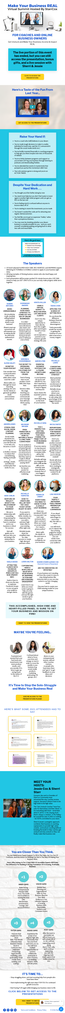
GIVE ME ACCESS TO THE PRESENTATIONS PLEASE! (32, 698)
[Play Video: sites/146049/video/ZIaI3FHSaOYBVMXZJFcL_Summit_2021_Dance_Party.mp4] (32, 107)
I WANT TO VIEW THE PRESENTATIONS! (32, 623)
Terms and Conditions (28, 1010)
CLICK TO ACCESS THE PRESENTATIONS (32, 77)
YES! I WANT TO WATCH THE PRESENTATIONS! (32, 1002)
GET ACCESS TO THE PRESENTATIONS (32, 123)
